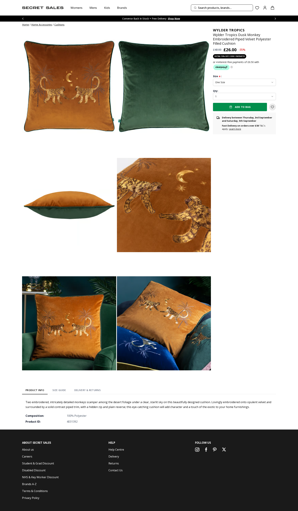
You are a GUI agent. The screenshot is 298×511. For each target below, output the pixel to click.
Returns (113, 463)
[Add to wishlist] (272, 107)
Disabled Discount (34, 470)
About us (28, 449)
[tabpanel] (149, 412)
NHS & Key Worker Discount (40, 477)
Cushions (59, 24)
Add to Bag (243, 107)
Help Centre (116, 449)
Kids (107, 8)
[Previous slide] (23, 19)
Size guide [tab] (59, 390)
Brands (122, 8)
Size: (217, 76)
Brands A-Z (29, 484)
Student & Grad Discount (38, 463)
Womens (76, 8)
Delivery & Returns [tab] (87, 390)
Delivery (113, 456)
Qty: (215, 91)
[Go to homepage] (42, 8)
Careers (27, 456)
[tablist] (63, 391)
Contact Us (115, 470)
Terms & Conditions (35, 491)
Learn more (235, 128)
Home (25, 24)
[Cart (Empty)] (272, 7)
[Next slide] (275, 19)
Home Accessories (41, 24)
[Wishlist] (257, 7)
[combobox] (222, 7)
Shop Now (174, 18)
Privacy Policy (30, 498)
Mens (93, 8)
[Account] (264, 7)
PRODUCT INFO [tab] (35, 390)
